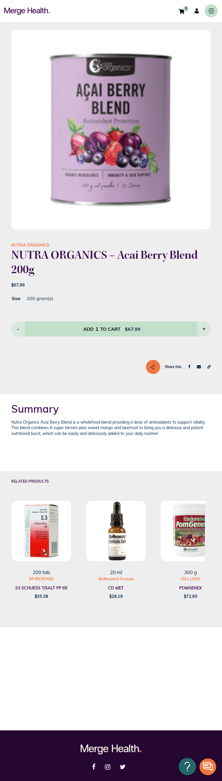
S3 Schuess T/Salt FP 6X (41, 588)
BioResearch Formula (116, 579)
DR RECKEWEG (41, 579)
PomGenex (190, 588)
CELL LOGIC (190, 579)
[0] (181, 11)
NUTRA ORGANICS (30, 245)
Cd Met (116, 588)
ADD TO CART (102, 329)
